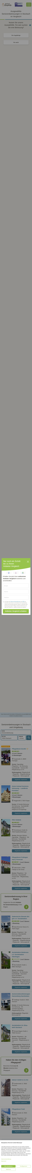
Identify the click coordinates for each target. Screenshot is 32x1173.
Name (6, 591)
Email (6, 586)
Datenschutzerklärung (15, 601)
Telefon (6, 597)
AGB (23, 601)
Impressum (3, 1161)
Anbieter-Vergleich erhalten (16, 611)
